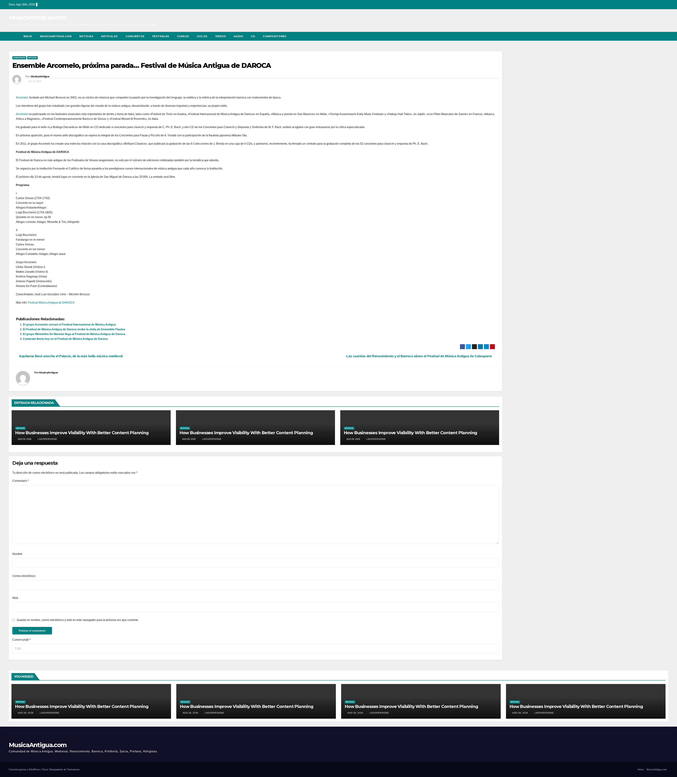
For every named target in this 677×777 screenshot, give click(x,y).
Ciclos (202, 36)
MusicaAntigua (40, 76)
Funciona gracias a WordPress (25, 769)
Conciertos (135, 36)
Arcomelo (22, 97)
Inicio (27, 36)
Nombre (17, 553)
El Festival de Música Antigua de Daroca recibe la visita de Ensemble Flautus (74, 329)
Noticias (86, 36)
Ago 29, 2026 (25, 713)
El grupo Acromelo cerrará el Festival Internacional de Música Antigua (69, 324)
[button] (659, 36)
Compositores (274, 36)
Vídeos (220, 36)
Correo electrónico (23, 575)
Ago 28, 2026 (190, 713)
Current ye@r (21, 639)
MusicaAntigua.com (37, 17)
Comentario (20, 480)
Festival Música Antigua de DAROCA (51, 302)
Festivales (160, 36)
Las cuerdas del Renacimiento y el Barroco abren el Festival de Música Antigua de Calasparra (419, 356)
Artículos (109, 36)
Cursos (183, 36)
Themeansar (73, 769)
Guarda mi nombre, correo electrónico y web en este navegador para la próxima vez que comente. (78, 619)
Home (641, 769)
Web (15, 597)
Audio (238, 36)
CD (253, 36)
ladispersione (47, 439)
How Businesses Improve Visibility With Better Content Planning (82, 432)
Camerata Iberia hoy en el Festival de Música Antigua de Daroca (65, 338)
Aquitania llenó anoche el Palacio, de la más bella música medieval (71, 356)
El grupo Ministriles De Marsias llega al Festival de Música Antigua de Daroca (74, 334)
